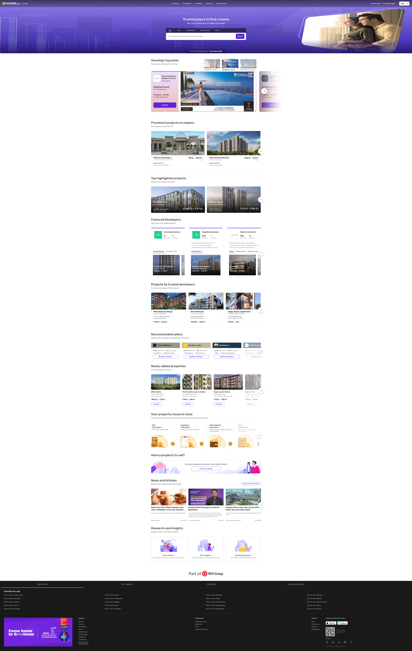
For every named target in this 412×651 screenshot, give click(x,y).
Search (240, 36)
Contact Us (82, 637)
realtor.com (198, 624)
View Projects (166, 81)
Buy (170, 30)
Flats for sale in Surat (111, 605)
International (316, 629)
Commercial (190, 30)
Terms (80, 629)
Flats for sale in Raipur (213, 598)
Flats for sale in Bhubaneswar (215, 609)
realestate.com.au (201, 621)
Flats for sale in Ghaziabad (12, 598)
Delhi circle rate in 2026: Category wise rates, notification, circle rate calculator (167, 508)
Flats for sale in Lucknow (12, 602)
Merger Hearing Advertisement (83, 643)
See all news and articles (251, 483)
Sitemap (314, 626)
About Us (81, 624)
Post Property (388, 3)
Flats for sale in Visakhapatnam (216, 602)
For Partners (82, 626)
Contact (165, 105)
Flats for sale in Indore (11, 605)
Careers (81, 621)
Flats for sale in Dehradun (214, 595)
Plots (217, 30)
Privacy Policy (83, 634)
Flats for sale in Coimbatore (113, 598)
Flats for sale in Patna (314, 605)
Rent (179, 30)
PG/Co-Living (205, 30)
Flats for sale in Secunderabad (215, 605)
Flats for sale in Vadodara (113, 609)
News (313, 621)
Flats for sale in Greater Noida (13, 595)
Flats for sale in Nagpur (112, 602)
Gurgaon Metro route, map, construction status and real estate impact (242, 508)
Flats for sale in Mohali (112, 595)
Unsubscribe (82, 639)
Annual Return (83, 632)
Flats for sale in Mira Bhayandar (317, 602)
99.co (196, 626)
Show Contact (166, 357)
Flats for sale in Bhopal (314, 598)
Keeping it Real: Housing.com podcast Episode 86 (203, 508)
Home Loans (315, 624)
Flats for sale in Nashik (314, 609)
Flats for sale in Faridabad (12, 609)
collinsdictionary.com (201, 629)
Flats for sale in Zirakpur (314, 595)
